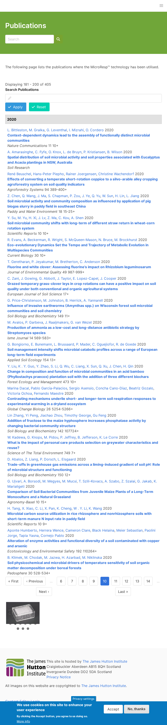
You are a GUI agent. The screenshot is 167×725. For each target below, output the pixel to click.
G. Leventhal (57, 130)
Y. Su (11, 218)
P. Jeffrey (68, 437)
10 (106, 582)
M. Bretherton (66, 261)
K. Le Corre (108, 437)
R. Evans (14, 240)
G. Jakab (144, 481)
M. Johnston (53, 300)
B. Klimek (14, 557)
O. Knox (54, 152)
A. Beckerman (34, 240)
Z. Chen (13, 196)
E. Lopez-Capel (85, 278)
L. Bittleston (17, 130)
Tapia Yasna (29, 535)
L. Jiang (132, 196)
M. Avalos (15, 322)
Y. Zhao (42, 366)
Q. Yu (96, 196)
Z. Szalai (128, 481)
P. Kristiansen (94, 152)
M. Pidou (51, 437)
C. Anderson (90, 261)
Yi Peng (31, 415)
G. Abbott (47, 278)
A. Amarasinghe (20, 152)
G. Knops (34, 437)
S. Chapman (58, 196)
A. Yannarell (93, 300)
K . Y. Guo (26, 366)
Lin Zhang (15, 415)
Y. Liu (11, 366)
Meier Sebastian (129, 530)
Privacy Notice (59, 677)
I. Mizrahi (76, 130)
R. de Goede (126, 344)
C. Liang (78, 366)
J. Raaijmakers (56, 322)
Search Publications (22, 89)
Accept (113, 709)
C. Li (39, 508)
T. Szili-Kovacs (91, 481)
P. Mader (83, 344)
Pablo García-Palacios (49, 388)
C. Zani (13, 278)
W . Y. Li (80, 508)
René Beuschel (19, 174)
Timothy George (77, 415)
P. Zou (75, 196)
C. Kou (63, 218)
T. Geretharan (18, 261)
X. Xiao (27, 508)
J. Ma (41, 196)
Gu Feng (99, 415)
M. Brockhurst (125, 240)
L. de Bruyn (72, 152)
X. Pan (50, 508)
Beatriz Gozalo (141, 388)
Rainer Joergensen (81, 174)
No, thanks (136, 709)
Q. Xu (103, 366)
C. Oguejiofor (103, 344)
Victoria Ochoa (19, 393)
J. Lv (41, 218)
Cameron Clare (77, 530)
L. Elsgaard (67, 459)
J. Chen (115, 366)
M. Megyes (51, 481)
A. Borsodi (31, 481)
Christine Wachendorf (116, 174)
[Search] (58, 39)
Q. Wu (64, 366)
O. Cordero (95, 130)
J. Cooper (108, 278)
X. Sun (92, 366)
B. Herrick (73, 300)
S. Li (54, 366)
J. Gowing (29, 278)
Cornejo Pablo (52, 535)
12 (128, 582)
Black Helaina (103, 530)
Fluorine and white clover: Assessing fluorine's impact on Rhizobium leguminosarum (79, 267)
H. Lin (119, 196)
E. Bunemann (41, 344)
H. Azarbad (71, 557)
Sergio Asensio (81, 388)
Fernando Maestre (48, 393)
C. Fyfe (41, 152)
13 (138, 582)
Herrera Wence (51, 530)
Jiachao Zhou (51, 415)
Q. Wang (28, 196)
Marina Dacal (18, 388)
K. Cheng (64, 508)
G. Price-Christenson (24, 300)
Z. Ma (52, 218)
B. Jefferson (87, 437)
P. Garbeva (34, 322)
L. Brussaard (64, 344)
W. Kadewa (16, 437)
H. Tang (13, 508)
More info (23, 721)
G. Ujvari (14, 481)
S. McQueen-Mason (81, 240)
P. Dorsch (48, 459)
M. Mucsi (69, 481)
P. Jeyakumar (42, 261)
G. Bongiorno (18, 344)
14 (149, 582)
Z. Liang (31, 459)
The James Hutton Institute (105, 661)
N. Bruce (105, 240)
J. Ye (86, 196)
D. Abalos (15, 459)
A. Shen (77, 218)
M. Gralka (37, 130)
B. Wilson (114, 152)
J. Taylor (64, 278)
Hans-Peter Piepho (48, 174)
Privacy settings (83, 698)
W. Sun (107, 196)
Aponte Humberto (22, 530)
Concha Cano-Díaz (111, 388)
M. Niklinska (92, 557)
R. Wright (55, 240)
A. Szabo (112, 481)
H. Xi (32, 218)
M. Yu (22, 218)
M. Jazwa (52, 557)
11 (117, 582)
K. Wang (95, 508)
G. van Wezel (81, 322)
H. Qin (128, 366)
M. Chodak (33, 557)
